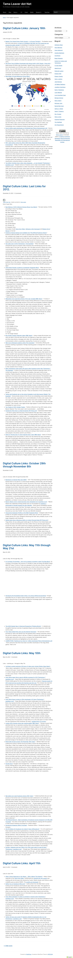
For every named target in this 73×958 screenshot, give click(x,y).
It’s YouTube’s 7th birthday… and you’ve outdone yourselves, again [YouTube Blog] (27, 561)
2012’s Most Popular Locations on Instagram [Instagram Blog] (22, 267)
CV (21, 12)
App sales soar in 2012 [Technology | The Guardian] (19, 243)
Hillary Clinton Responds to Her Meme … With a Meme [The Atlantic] (23, 876)
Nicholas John (58, 103)
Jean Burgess (58, 81)
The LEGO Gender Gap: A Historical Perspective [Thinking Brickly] (23, 626)
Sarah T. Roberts (59, 111)
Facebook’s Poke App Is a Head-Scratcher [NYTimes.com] (21, 410)
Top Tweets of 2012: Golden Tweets (15, 407)
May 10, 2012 (6, 657)
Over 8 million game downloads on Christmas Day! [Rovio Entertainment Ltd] (26, 128)
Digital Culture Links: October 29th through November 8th (24, 465)
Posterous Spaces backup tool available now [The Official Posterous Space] (26, 232)
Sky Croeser (58, 114)
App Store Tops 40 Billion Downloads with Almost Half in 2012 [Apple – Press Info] (27, 63)
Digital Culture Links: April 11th (21, 863)
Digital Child (58, 73)
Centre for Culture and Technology (61, 62)
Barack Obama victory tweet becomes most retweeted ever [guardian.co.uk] (26, 501)
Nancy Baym (58, 100)
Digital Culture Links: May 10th (21, 653)
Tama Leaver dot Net (17, 4)
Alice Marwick (58, 47)
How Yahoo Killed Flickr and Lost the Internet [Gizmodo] (20, 631)
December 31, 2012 (8, 193)
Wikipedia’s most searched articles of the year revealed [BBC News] (23, 298)
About (4, 12)
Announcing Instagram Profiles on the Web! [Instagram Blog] (21, 512)
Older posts (8, 945)
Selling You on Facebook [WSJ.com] (15, 884)
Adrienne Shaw (59, 45)
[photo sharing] (4, 200)
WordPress (28, 954)
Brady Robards (59, 58)
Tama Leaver (23, 202)
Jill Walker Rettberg (60, 84)
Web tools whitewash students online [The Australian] (19, 343)
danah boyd (58, 68)
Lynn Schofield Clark (60, 95)
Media (31, 12)
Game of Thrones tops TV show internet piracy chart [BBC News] (23, 434)
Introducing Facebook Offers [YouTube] (16, 825)
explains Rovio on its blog (39, 721)
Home (4, 17)
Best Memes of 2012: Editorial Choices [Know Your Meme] (21, 207)
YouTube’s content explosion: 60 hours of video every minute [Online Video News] (27, 666)
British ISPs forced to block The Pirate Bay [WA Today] (20, 741)
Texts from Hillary (20, 229)
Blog (10, 12)
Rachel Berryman (59, 106)
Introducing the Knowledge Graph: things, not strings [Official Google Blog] (25, 595)
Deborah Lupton (59, 71)
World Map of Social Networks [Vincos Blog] (17, 76)
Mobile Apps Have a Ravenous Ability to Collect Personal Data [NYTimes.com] (26, 520)
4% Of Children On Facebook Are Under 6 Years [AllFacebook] (22, 829)
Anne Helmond (59, 50)
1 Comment (14, 657)
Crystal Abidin (58, 65)
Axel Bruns (57, 55)
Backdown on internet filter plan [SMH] (16, 479)
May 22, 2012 (6, 552)
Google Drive (9, 763)
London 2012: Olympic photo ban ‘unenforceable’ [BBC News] (22, 723)
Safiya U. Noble (59, 108)
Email (26, 12)
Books (15, 12)
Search (68, 12)
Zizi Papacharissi (59, 125)
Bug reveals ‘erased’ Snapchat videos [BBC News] (18, 335)
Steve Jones (58, 117)
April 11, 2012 (6, 867)
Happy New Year (6, 202)
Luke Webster (58, 92)
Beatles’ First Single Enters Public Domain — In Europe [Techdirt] (23, 41)
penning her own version (40, 878)
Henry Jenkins (58, 79)
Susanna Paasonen (60, 119)
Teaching (46, 12)
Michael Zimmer (59, 98)
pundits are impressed (32, 882)
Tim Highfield (58, 122)
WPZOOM (50, 954)
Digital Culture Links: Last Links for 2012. (24, 188)
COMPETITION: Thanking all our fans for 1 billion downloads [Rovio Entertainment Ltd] (28, 641)
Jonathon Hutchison (60, 87)
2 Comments (17, 193)
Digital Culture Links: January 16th (24, 28)
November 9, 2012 (8, 470)
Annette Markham (59, 53)
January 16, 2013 (7, 32)
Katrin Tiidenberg (59, 90)
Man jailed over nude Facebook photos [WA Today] (19, 796)
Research (38, 12)
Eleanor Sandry (59, 76)
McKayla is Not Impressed (33, 229)
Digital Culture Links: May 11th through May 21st (26, 547)
